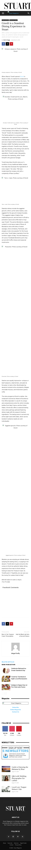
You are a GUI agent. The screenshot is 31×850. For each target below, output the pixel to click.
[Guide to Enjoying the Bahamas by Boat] (6, 769)
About (4, 843)
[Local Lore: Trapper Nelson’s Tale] (6, 789)
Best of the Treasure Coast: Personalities (8, 635)
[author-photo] (15, 651)
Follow (12, 726)
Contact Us (15, 712)
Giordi (22, 76)
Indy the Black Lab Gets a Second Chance (22, 635)
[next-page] (5, 693)
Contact (11, 845)
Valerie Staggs (6, 40)
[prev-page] (3, 693)
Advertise (16, 843)
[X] (7, 44)
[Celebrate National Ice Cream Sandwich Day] (6, 670)
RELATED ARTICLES (8, 662)
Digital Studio (23, 843)
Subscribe (10, 843)
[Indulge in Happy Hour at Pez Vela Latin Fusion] (6, 687)
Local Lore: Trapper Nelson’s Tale (19, 788)
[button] (3, 13)
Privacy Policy (18, 845)
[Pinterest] (11, 44)
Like (5, 726)
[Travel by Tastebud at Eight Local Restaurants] (6, 679)
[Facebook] (3, 44)
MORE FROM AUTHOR (8, 664)
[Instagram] (13, 836)
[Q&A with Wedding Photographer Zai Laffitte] (6, 778)
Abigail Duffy (15, 653)
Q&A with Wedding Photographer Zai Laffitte (19, 778)
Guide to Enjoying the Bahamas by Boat (20, 768)
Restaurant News (13, 20)
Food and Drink (5, 20)
